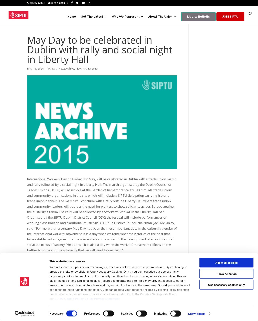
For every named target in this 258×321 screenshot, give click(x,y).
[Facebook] (72, 3)
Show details (196, 313)
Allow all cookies (226, 262)
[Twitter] (77, 3)
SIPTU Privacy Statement (102, 298)
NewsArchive (66, 68)
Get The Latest (92, 16)
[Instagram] (89, 3)
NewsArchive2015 (87, 68)
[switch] (108, 313)
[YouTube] (83, 3)
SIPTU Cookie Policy (69, 298)
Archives (52, 68)
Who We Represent (126, 16)
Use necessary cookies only (226, 284)
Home (71, 16)
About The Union (160, 16)
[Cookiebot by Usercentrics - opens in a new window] (24, 313)
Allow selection (226, 273)
